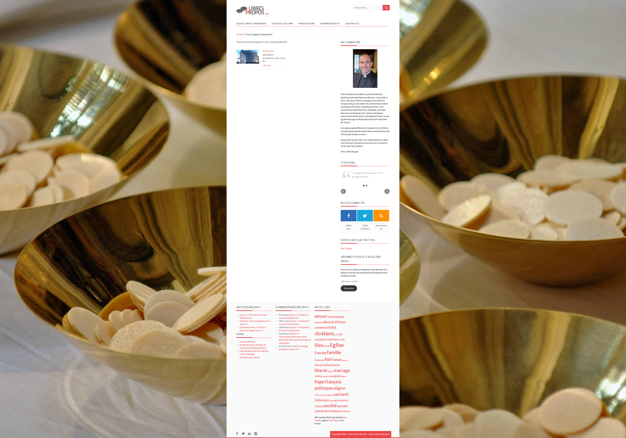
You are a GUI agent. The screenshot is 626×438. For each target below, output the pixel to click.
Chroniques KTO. (330, 23)
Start (364, 186)
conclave (320, 339)
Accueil (239, 34)
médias (319, 376)
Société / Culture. (283, 23)
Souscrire (349, 288)
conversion (331, 339)
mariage (342, 370)
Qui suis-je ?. (353, 23)
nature (326, 376)
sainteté (341, 394)
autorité (319, 322)
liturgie (330, 371)
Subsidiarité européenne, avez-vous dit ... (273, 58)
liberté (321, 370)
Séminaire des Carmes (250, 357)
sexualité (334, 400)
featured (319, 360)
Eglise (337, 345)
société (330, 405)
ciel (336, 335)
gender (345, 360)
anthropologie (336, 316)
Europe (321, 353)
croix (341, 339)
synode (342, 406)
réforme (319, 395)
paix (338, 376)
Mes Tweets (346, 248)
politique (323, 388)
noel (332, 376)
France (336, 360)
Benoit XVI (332, 322)
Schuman (322, 400)
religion (338, 388)
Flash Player (334, 420)
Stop (366, 186)
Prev (343, 191)
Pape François (328, 382)
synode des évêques (328, 411)
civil (340, 334)
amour (321, 316)
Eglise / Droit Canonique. (251, 23)
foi (327, 359)
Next (387, 191)
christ (331, 327)
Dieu (319, 345)
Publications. (306, 23)
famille (334, 352)
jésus (328, 365)
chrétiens (324, 333)
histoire (320, 365)
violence (345, 411)
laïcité (336, 365)
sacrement (328, 395)
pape (343, 376)
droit (327, 346)
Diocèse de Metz (247, 342)
